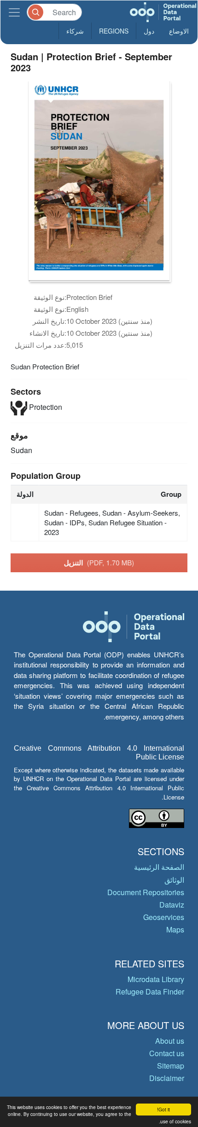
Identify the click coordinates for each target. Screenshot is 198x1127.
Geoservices (163, 917)
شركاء (75, 30)
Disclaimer (166, 1078)
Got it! (163, 1109)
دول (149, 30)
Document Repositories (145, 892)
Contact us (166, 1053)
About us (169, 1040)
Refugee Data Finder (150, 991)
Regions (113, 30)
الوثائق (174, 879)
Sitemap (170, 1065)
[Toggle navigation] (14, 12)
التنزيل (99, 563)
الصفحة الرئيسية (159, 867)
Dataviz (171, 904)
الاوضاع (179, 30)
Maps (175, 929)
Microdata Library (156, 979)
